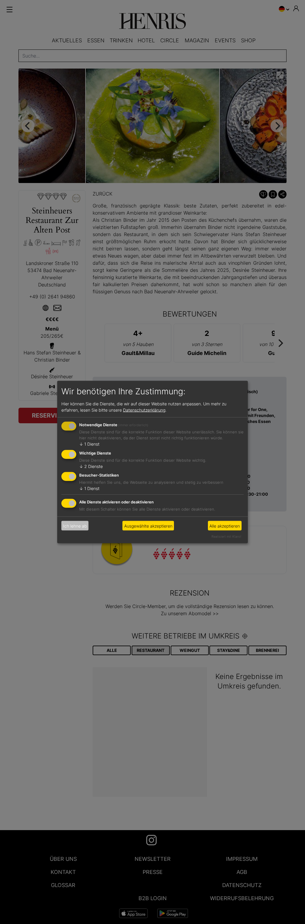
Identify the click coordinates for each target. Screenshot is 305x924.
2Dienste (91, 466)
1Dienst (89, 443)
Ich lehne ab (75, 525)
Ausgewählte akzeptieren (148, 525)
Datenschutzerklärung (144, 409)
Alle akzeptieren (224, 525)
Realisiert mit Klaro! (226, 536)
